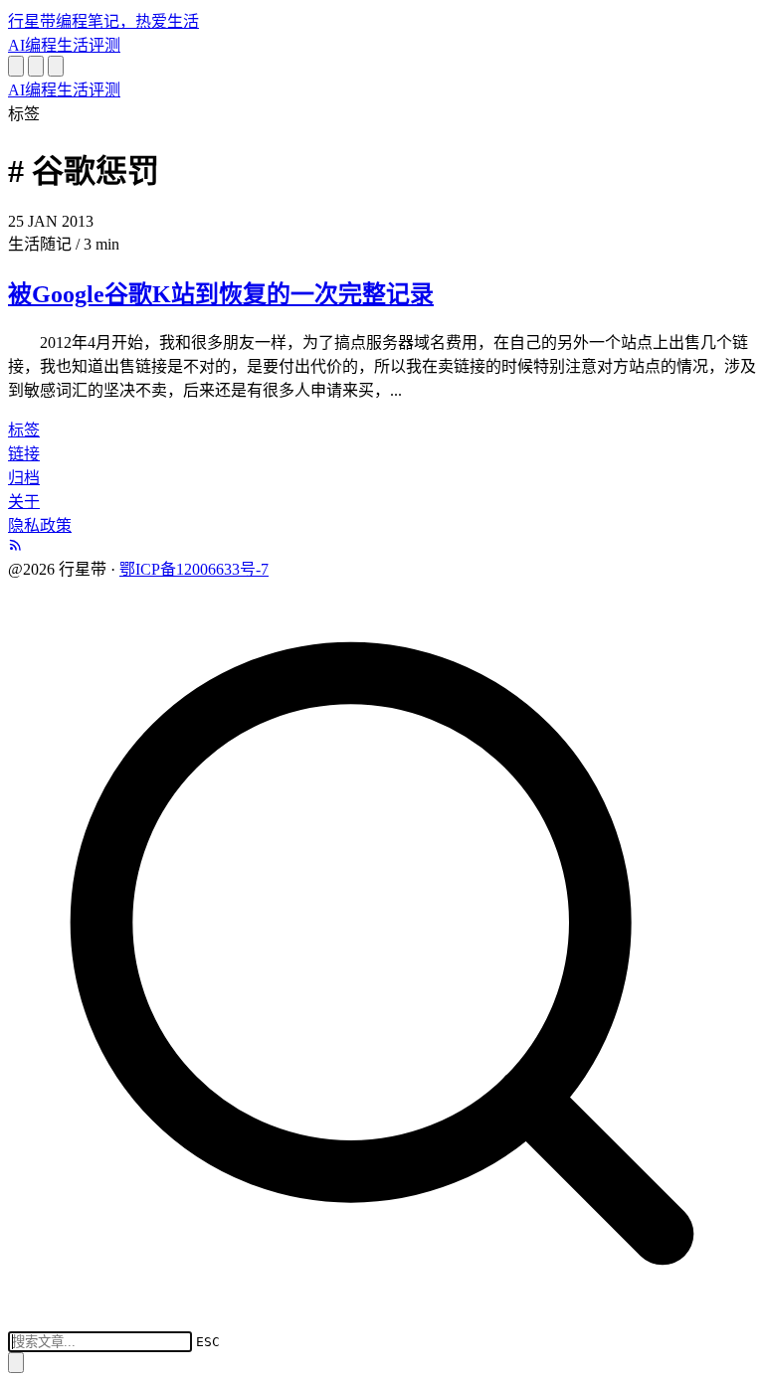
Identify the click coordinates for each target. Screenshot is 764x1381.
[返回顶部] (16, 1362)
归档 (24, 477)
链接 (24, 453)
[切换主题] (36, 66)
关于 (24, 501)
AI (16, 45)
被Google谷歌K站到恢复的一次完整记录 (221, 294)
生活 (73, 45)
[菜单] (56, 66)
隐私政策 (40, 525)
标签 (24, 430)
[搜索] (16, 66)
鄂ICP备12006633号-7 (194, 569)
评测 (104, 45)
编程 (41, 45)
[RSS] (16, 546)
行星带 (103, 21)
